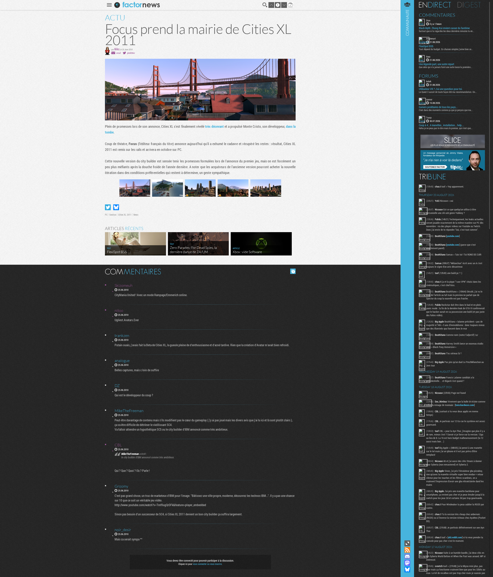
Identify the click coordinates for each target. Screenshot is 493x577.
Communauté (407, 269)
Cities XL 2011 (125, 215)
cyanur (429, 99)
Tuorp (429, 117)
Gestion (112, 215)
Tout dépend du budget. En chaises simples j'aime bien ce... (446, 49)
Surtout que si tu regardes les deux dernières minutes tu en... (446, 31)
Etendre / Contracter (407, 543)
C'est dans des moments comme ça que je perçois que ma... (446, 110)
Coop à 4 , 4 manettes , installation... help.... (441, 125)
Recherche (265, 5)
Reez (428, 56)
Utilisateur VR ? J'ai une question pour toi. (440, 89)
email (118, 52)
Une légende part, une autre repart (436, 64)
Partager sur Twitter (108, 207)
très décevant (214, 126)
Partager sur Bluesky (116, 207)
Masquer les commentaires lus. (293, 271)
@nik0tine (131, 52)
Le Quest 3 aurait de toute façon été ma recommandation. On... (448, 91)
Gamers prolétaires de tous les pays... (438, 107)
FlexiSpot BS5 (426, 46)
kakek (428, 81)
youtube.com (453, 236)
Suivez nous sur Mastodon (407, 563)
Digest (469, 5)
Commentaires (437, 15)
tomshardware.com (464, 405)
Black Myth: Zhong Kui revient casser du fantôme (444, 28)
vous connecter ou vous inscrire (207, 563)
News (135, 215)
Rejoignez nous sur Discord (407, 556)
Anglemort (431, 38)
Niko (117, 49)
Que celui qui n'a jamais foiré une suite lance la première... (445, 67)
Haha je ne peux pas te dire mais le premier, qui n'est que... (445, 128)
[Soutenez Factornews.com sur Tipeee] (452, 169)
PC (106, 215)
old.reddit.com (455, 537)
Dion (428, 20)
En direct (435, 5)
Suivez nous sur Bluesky (407, 569)
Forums (428, 76)
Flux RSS (407, 550)
